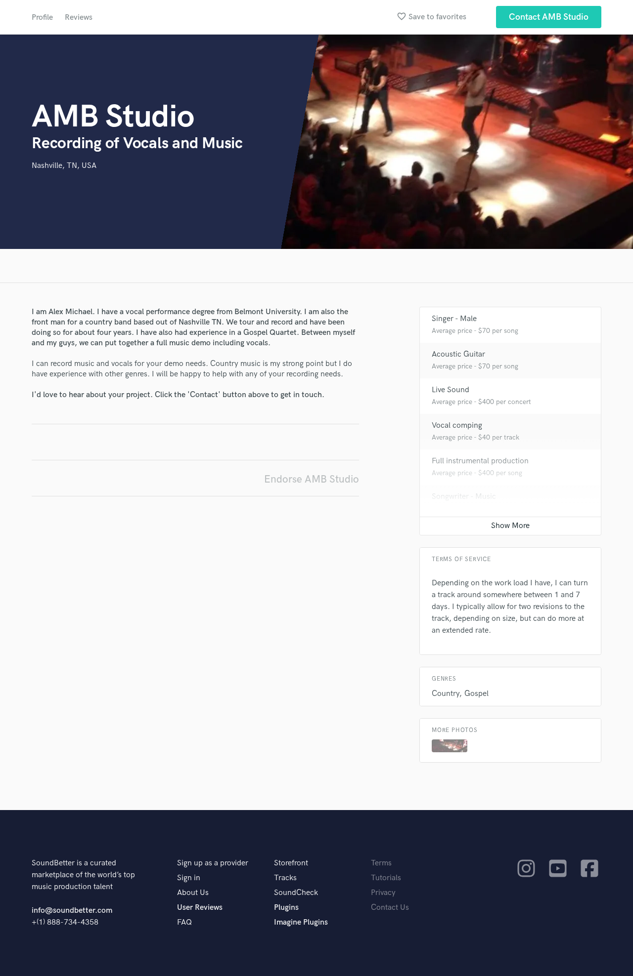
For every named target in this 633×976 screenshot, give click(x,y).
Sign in (188, 878)
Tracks (285, 878)
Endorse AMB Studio (311, 479)
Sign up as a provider (212, 863)
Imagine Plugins (301, 922)
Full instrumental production (480, 461)
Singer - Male (454, 319)
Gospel (476, 693)
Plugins (286, 907)
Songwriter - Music (464, 496)
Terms (381, 863)
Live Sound (450, 390)
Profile (42, 17)
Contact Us (390, 907)
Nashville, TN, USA (64, 165)
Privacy (383, 892)
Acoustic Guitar (458, 354)
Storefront (291, 863)
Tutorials (386, 878)
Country (445, 693)
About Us (193, 892)
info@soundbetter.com (72, 910)
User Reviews (200, 907)
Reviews (78, 17)
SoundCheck (296, 892)
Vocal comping (457, 425)
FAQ (184, 922)
